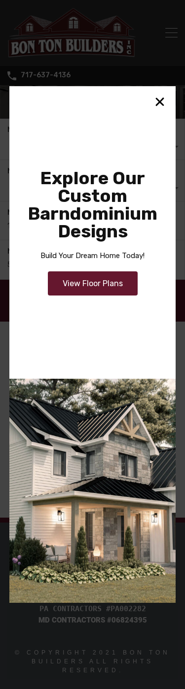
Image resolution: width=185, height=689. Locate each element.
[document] (92, 344)
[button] (160, 102)
